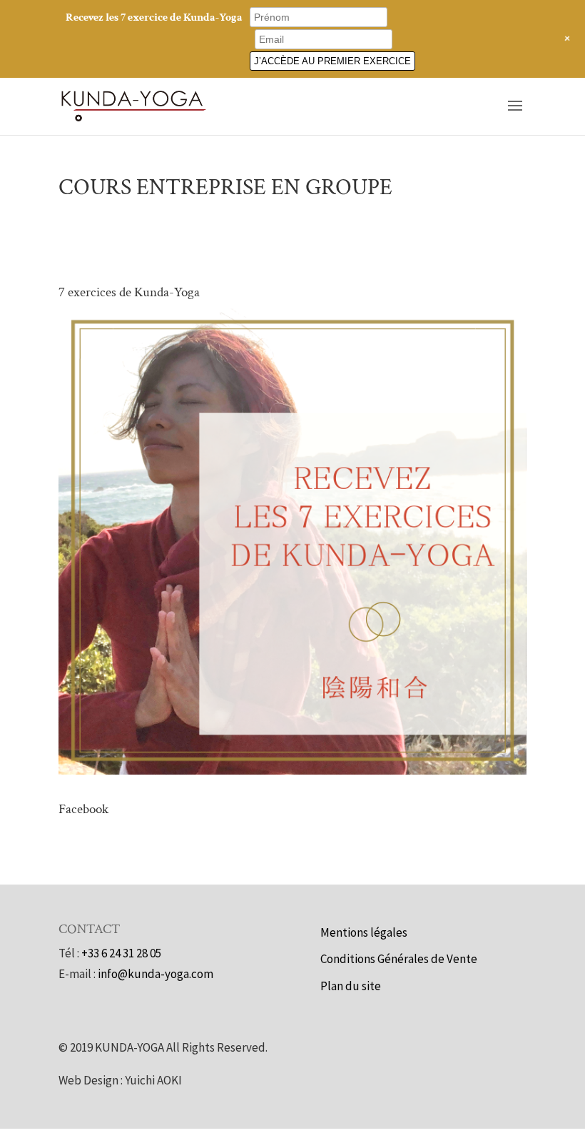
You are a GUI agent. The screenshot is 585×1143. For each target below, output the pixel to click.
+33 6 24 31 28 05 (121, 953)
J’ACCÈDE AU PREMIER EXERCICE (332, 61)
